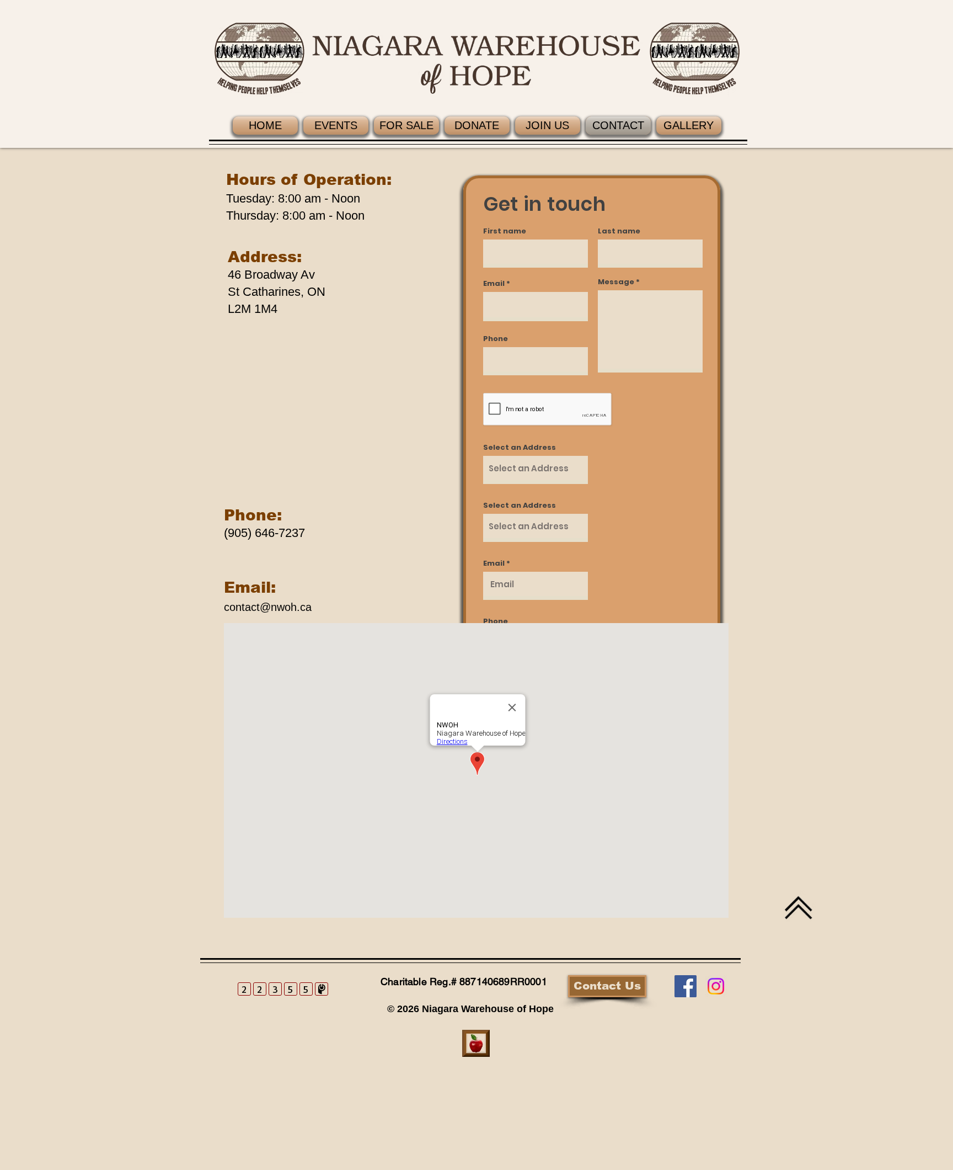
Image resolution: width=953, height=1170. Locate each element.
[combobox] (535, 470)
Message (616, 281)
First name (504, 231)
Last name (619, 231)
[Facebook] (685, 986)
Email (494, 283)
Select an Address (519, 447)
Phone (495, 338)
